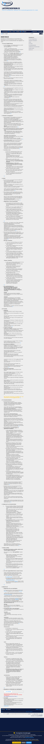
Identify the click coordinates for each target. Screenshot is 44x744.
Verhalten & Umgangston (33, 40)
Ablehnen (23, 742)
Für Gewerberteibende (32, 45)
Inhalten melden (31, 48)
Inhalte (30, 42)
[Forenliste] (7, 3)
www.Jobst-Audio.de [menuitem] (29, 711)
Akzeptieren (29, 742)
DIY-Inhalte (30, 43)
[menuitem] (4, 31)
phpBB (7, 713)
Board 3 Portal (36, 713)
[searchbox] (35, 33)
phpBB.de (29, 713)
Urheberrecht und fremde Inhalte (34, 46)
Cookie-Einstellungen (16, 742)
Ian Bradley (40, 714)
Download (6, 705)
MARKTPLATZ (31, 49)
